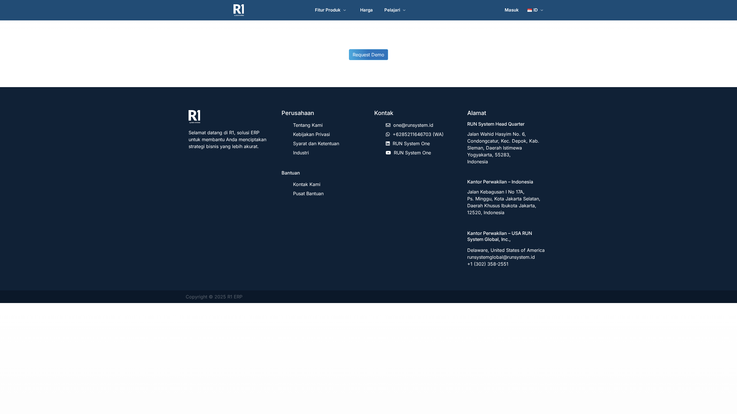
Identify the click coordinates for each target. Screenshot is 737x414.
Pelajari (392, 10)
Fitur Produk (328, 10)
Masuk (512, 10)
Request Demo (368, 54)
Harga (366, 10)
